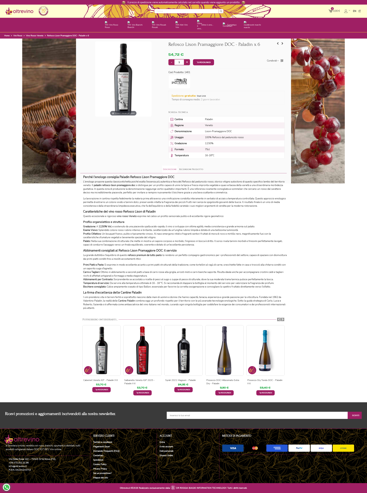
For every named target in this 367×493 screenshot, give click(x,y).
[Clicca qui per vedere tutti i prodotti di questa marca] (179, 82)
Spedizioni (98, 459)
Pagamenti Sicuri (101, 446)
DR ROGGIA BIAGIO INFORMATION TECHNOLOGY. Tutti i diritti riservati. (211, 488)
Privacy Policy (100, 468)
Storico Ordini (166, 455)
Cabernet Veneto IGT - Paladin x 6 (100, 380)
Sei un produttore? (102, 473)
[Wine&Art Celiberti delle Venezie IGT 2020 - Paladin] (282, 43)
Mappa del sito (100, 477)
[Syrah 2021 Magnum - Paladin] (183, 350)
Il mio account (166, 446)
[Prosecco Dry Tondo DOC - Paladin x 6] (265, 350)
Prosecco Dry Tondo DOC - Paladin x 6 (264, 382)
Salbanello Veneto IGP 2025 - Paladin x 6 (139, 382)
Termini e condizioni (102, 442)
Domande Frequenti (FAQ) (106, 451)
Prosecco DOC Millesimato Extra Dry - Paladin (222, 382)
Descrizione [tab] (170, 169)
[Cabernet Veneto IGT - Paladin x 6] (101, 350)
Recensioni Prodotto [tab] (191, 169)
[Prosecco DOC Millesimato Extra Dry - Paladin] (224, 350)
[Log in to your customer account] (347, 11)
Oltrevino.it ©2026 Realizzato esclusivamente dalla (145, 488)
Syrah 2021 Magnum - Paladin (180, 380)
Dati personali (166, 451)
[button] (221, 100)
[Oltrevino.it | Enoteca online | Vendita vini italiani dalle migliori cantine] (19, 11)
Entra (162, 442)
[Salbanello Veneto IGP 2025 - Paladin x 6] (278, 43)
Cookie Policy (100, 464)
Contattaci (98, 455)
